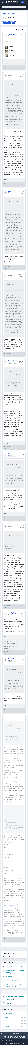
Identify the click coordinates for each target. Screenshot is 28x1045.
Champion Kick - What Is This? (14, 966)
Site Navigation (7, 7)
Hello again (9, 976)
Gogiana (6, 1017)
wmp (13, 23)
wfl (15, 21)
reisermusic (9, 1013)
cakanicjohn (7, 1020)
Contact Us (17, 1040)
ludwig (11, 21)
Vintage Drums (11, 13)
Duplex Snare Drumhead (12, 980)
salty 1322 (9, 982)
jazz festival (5, 21)
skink (8, 967)
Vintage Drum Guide (7, 1040)
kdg (8, 973)
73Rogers (9, 977)
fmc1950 (6, 1026)
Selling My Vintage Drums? (13, 985)
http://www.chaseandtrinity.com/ (11, 63)
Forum (4, 13)
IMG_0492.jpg (11, 55)
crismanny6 (7, 1023)
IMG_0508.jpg (11, 50)
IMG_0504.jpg (11, 46)
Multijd (8, 986)
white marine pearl (7, 23)
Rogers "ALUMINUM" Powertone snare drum (15, 971)
